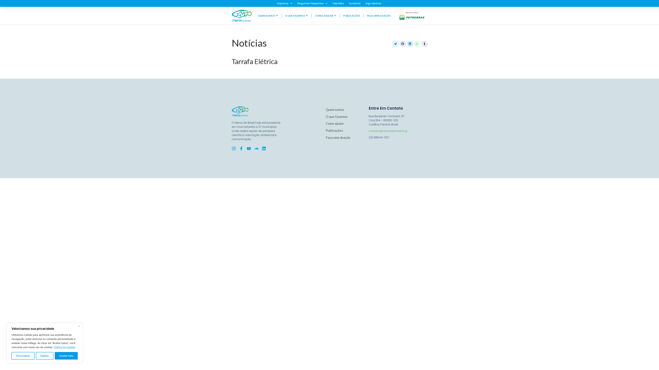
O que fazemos (337, 117)
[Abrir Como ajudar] (335, 15)
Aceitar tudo (66, 355)
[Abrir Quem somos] (277, 15)
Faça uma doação (338, 137)
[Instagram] (234, 148)
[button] (395, 44)
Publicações (334, 130)
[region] (44, 343)
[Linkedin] (264, 148)
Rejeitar (45, 355)
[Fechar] (79, 326)
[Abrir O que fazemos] (307, 15)
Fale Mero (338, 3)
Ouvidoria (354, 3)
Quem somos (335, 110)
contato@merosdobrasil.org (388, 131)
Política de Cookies (64, 347)
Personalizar (23, 355)
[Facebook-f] (241, 148)
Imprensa (282, 3)
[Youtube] (249, 148)
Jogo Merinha (373, 3)
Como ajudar (335, 123)
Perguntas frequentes (310, 3)
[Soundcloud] (256, 148)
